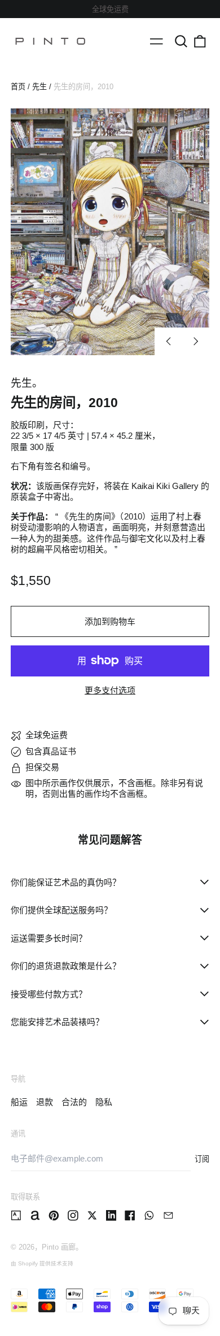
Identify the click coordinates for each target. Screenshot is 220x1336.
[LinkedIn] (111, 1215)
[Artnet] (35, 1215)
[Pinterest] (54, 1215)
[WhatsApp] (149, 1215)
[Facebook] (130, 1215)
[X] (92, 1215)
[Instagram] (73, 1215)
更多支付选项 (110, 690)
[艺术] (16, 1215)
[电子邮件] (168, 1215)
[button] (181, 41)
